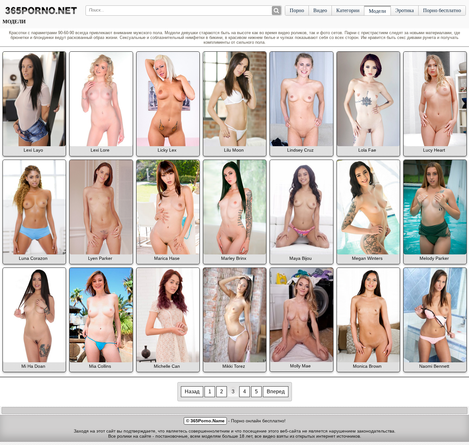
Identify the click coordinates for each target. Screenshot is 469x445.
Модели (377, 11)
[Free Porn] (41, 14)
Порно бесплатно (442, 10)
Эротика (404, 10)
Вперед (276, 391)
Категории (348, 10)
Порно (297, 10)
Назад (192, 391)
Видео (320, 10)
